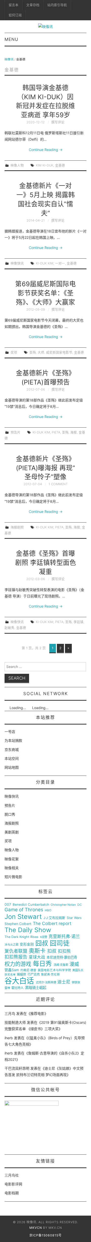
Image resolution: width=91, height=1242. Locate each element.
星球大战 (37, 957)
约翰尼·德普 (28, 970)
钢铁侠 (76, 982)
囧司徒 (60, 943)
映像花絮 (12, 859)
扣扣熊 (64, 951)
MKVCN (35, 1228)
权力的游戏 (18, 964)
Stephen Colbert (18, 924)
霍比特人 (17, 988)
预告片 (15, 432)
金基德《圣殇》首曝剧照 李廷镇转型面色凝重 (45, 562)
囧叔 (41, 943)
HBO (48, 910)
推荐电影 (37, 1013)
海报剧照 (17, 527)
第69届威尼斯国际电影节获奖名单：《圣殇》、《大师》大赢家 (45, 293)
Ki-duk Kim (44, 263)
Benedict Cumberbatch (31, 905)
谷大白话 (19, 981)
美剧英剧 (12, 832)
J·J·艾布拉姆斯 (54, 918)
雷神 (7, 988)
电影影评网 (13, 1184)
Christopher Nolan (63, 905)
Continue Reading (45, 149)
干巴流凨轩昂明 (17, 1068)
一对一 (60, 263)
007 (8, 904)
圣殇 (32, 352)
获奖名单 (10, 974)
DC (79, 905)
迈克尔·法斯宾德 (46, 982)
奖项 (14, 352)
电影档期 (12, 1193)
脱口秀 (10, 814)
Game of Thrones (24, 910)
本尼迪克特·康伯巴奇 (62, 957)
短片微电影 (13, 877)
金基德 (60, 165)
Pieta (56, 432)
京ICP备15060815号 (45, 1235)
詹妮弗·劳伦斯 (50, 974)
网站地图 (12, 767)
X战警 (43, 937)
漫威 (74, 964)
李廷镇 (78, 622)
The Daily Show (28, 930)
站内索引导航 (57, 5)
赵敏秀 (9, 628)
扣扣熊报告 (16, 957)
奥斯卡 (37, 951)
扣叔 (51, 951)
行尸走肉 (34, 974)
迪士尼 (63, 982)
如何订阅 (15, 15)
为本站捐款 (13, 740)
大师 (41, 352)
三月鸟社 (12, 1175)
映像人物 (17, 165)
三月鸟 (10, 1013)
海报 (73, 432)
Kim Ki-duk (44, 165)
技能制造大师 (15, 1022)
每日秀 (42, 963)
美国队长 (77, 970)
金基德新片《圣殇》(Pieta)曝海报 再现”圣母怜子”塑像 (45, 468)
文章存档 (32, 5)
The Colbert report (52, 923)
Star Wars (74, 918)
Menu (11, 39)
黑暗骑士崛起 (35, 988)
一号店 (10, 731)
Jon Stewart (23, 916)
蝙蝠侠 (21, 974)
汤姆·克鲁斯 (61, 965)
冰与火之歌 (11, 944)
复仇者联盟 (16, 951)
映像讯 (9, 59)
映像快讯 (17, 263)
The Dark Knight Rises (21, 937)
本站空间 (12, 758)
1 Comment (58, 484)
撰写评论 (57, 122)
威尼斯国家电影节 (59, 352)
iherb (9, 1038)
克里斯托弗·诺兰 (64, 936)
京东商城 (12, 749)
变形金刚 (27, 944)
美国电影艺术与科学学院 (54, 970)
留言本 (13, 5)
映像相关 (12, 868)
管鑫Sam (12, 970)
